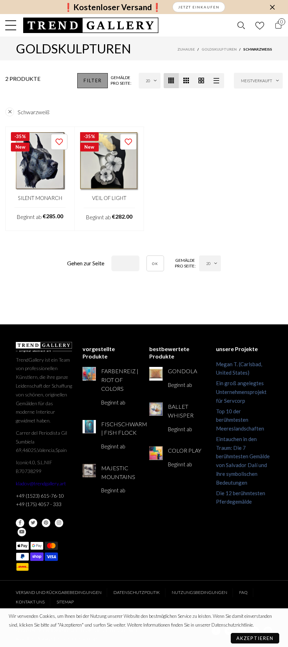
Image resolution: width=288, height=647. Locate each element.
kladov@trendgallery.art (41, 483)
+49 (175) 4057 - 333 (38, 504)
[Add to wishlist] (59, 142)
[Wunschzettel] (259, 25)
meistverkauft (256, 80)
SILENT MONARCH (40, 198)
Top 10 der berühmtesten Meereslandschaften (240, 420)
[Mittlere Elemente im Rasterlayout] (171, 80)
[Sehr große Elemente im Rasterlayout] (201, 80)
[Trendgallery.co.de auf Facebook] (20, 523)
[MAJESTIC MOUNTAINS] (89, 470)
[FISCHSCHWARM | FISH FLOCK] (89, 426)
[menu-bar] (12, 25)
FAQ (243, 592)
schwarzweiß (34, 112)
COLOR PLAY (184, 450)
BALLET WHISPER (181, 411)
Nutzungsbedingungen (199, 592)
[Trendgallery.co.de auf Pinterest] (46, 523)
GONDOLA (182, 371)
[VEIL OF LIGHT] (109, 161)
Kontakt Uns (30, 601)
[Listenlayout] (216, 80)
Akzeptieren (255, 638)
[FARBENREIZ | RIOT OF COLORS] (89, 373)
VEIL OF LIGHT (109, 198)
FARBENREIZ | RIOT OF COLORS (119, 380)
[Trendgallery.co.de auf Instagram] (59, 523)
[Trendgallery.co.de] (91, 25)
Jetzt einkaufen (199, 7)
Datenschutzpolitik (136, 592)
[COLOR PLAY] (156, 453)
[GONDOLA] (156, 373)
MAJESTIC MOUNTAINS (118, 472)
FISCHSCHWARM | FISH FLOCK (120, 428)
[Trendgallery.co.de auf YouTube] (22, 532)
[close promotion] (272, 7)
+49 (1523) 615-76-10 (40, 496)
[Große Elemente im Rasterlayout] (186, 80)
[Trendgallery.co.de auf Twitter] (33, 523)
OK (155, 263)
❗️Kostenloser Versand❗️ (112, 7)
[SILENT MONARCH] (40, 161)
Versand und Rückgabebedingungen (59, 592)
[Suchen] (241, 25)
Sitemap (65, 601)
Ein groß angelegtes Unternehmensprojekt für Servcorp (241, 392)
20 (148, 80)
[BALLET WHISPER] (156, 409)
